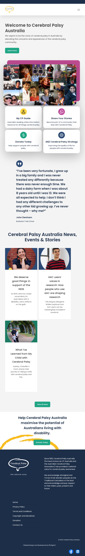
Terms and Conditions (22, 511)
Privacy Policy (19, 507)
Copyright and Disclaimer (24, 516)
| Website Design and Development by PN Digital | (39, 545)
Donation (17, 520)
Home (15, 502)
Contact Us (17, 525)
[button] (78, 10)
